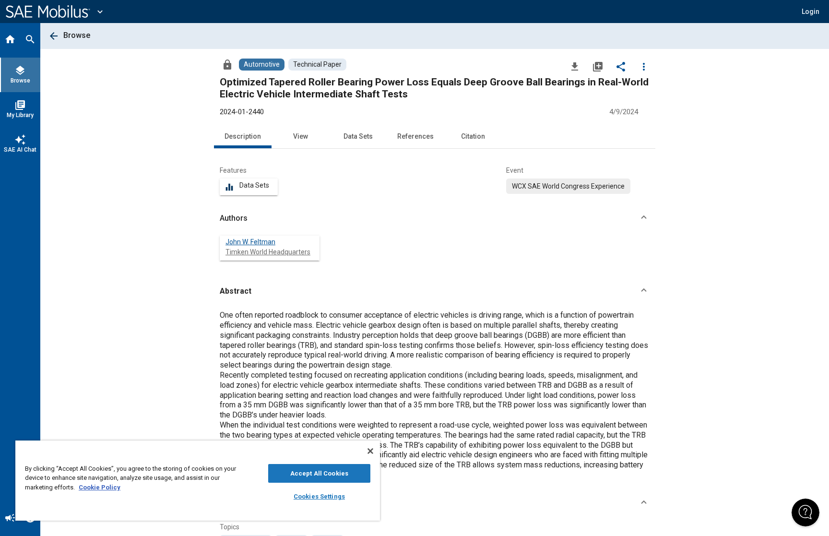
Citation (473, 136)
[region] (197, 481)
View (300, 136)
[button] (434, 218)
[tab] (10, 40)
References (415, 136)
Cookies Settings (319, 496)
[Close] (370, 451)
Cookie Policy (99, 487)
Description (243, 136)
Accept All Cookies (319, 473)
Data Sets (358, 136)
